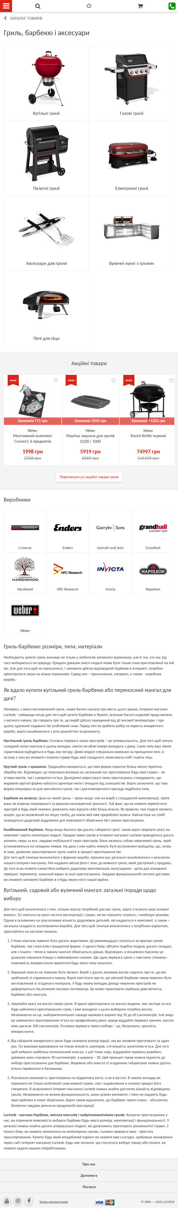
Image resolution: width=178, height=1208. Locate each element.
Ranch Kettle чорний (148, 436)
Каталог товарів (26, 18)
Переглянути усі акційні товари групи (89, 477)
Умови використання (53, 1202)
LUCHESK (168, 1202)
